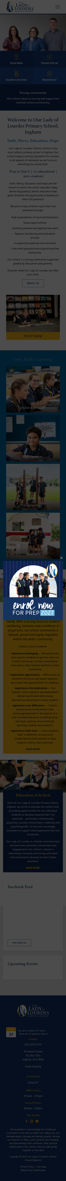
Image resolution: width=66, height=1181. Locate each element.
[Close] (61, 557)
